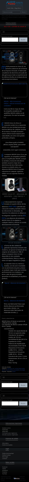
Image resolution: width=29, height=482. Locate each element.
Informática (5, 443)
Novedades (16, 370)
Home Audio (21, 368)
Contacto (4, 458)
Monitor (7, 370)
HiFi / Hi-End (15, 368)
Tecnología (22, 370)
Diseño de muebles (7, 445)
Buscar (24, 12)
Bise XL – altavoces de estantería (14, 301)
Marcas (3, 370)
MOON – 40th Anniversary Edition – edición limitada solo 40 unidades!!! (14, 103)
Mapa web (5, 431)
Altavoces (9, 368)
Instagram (5, 470)
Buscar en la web (7, 36)
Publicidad (5, 429)
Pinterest (4, 472)
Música (11, 370)
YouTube (4, 474)
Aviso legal (5, 457)
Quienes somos (6, 428)
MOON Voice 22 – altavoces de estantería (12, 56)
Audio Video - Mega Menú (14, 8)
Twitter (4, 468)
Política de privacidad (8, 453)
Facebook (4, 467)
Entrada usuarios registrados (10, 435)
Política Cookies (6, 455)
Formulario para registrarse (9, 433)
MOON (13, 371)
